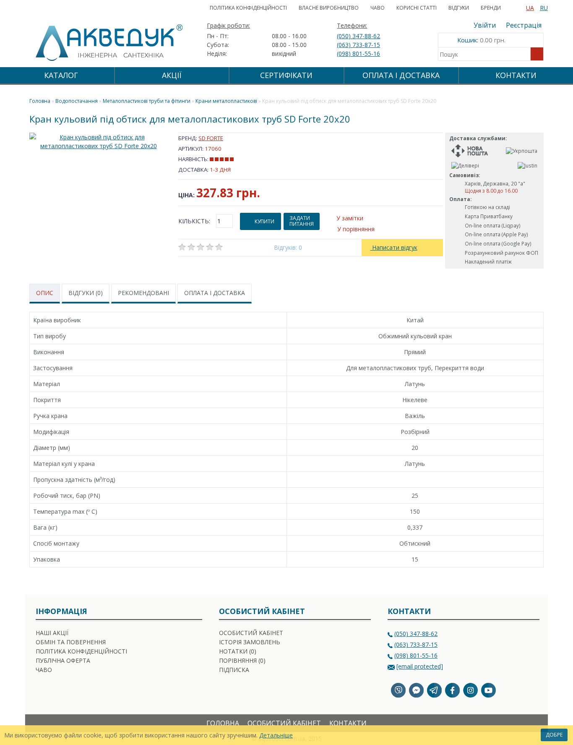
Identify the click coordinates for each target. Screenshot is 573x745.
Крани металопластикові (226, 101)
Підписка (234, 670)
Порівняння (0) (242, 660)
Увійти (485, 25)
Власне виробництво (329, 7)
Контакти (516, 75)
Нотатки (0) (237, 651)
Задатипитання (301, 220)
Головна (222, 723)
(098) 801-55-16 (358, 54)
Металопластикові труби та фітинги (146, 101)
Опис (44, 293)
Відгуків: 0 (288, 247)
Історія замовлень (249, 642)
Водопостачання (76, 101)
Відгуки (458, 7)
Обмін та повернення (71, 642)
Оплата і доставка (214, 293)
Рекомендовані (143, 293)
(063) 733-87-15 (358, 45)
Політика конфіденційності (248, 7)
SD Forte (210, 138)
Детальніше (276, 735)
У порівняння (356, 229)
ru (544, 8)
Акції (172, 75)
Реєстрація (524, 25)
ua (530, 8)
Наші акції (52, 633)
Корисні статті (416, 7)
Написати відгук (393, 247)
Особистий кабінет (251, 633)
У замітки (349, 218)
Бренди (491, 7)
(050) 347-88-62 (358, 36)
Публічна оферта (63, 660)
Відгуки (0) (85, 293)
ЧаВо (377, 7)
